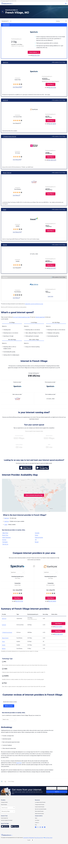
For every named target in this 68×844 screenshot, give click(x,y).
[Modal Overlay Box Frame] (34, 790)
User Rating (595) (17, 159)
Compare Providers (4, 802)
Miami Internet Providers (39, 811)
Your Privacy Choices (48, 837)
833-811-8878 (52, 123)
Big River (5, 277)
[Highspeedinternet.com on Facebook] (35, 827)
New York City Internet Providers (40, 809)
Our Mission (37, 820)
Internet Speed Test (4, 818)
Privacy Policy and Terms (38, 837)
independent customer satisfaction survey (34, 303)
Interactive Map (34, 495)
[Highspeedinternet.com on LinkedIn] (44, 827)
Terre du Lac (5, 544)
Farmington (5, 542)
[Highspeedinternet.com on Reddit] (42, 827)
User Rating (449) (17, 232)
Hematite (37, 533)
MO (5, 781)
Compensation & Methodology (28, 837)
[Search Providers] (13, 807)
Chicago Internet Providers (39, 804)
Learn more (50, 296)
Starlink (5, 244)
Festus (36, 535)
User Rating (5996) (17, 87)
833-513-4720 (52, 87)
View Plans (49, 84)
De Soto (4, 539)
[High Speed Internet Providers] (7, 3)
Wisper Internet (7, 172)
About (36, 818)
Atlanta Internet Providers (39, 813)
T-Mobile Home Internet (9, 136)
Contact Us (37, 822)
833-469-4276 (52, 160)
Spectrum (5, 62)
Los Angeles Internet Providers (40, 802)
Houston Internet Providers (39, 806)
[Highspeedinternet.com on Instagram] (40, 827)
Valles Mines (5, 533)
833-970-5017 (52, 268)
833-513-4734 (36, 55)
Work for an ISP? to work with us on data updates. (13, 307)
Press (36, 824)
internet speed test (40, 317)
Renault (36, 542)
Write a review (9, 705)
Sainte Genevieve (6, 537)
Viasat (4, 209)
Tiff (36, 539)
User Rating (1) (16, 297)
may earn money (5, 0)
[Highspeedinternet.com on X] (38, 827)
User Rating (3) (16, 195)
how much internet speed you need (21, 317)
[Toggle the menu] (66, 3)
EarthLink (5, 100)
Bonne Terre (5, 535)
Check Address (32, 52)
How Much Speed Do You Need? (6, 820)
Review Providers (4, 804)
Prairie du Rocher (39, 537)
